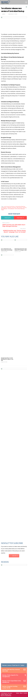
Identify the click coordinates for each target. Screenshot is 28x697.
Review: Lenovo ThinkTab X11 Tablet (13, 665)
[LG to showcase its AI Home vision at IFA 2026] (7, 243)
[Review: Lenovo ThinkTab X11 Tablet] (14, 615)
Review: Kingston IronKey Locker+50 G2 (9, 687)
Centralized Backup (20, 206)
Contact (25, 693)
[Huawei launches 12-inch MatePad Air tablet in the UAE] (7, 305)
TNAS (2, 209)
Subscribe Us (15, 555)
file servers (19, 207)
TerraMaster (4, 208)
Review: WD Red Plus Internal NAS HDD (11, 670)
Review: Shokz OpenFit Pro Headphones (10, 675)
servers (25, 207)
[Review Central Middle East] (5, 4)
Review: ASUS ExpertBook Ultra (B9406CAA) (11, 681)
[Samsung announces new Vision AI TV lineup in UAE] (21, 243)
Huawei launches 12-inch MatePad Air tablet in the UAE (7, 359)
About (21, 693)
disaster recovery (11, 207)
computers (4, 207)
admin (3, 14)
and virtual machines (9, 206)
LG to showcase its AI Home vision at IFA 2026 (6, 249)
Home (17, 693)
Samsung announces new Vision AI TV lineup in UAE (21, 249)
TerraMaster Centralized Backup (16, 208)
